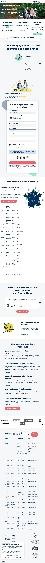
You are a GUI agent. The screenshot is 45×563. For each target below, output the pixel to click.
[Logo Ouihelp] (3, 1)
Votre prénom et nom (14, 123)
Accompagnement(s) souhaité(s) (16, 115)
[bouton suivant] (40, 63)
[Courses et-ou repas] (22, 120)
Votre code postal (13, 139)
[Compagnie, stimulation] (22, 119)
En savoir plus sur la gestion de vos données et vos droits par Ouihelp (18, 169)
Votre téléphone (12, 128)
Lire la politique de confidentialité (7, 553)
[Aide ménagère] (22, 117)
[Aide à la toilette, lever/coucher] (22, 118)
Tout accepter (18, 557)
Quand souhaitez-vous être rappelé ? (16, 144)
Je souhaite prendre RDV (14, 147)
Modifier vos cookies (32, 446)
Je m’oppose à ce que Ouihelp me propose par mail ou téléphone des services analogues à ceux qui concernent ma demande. (23, 168)
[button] (3, 561)
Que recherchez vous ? (13, 110)
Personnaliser (7, 557)
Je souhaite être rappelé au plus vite (17, 145)
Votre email (11, 133)
